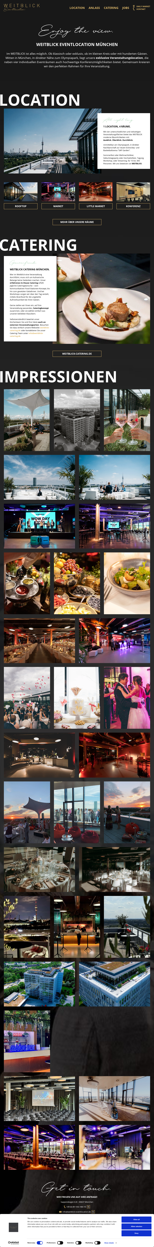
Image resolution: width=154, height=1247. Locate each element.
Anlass (94, 8)
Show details (109, 1243)
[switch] (60, 1242)
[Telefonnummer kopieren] (88, 1206)
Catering (111, 8)
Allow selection (136, 1226)
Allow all (136, 1219)
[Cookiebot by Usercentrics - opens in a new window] (13, 1242)
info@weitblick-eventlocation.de (77, 1212)
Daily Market (143, 6)
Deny (136, 1233)
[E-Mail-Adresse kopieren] (93, 1211)
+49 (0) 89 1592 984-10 (76, 1207)
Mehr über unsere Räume (77, 222)
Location (77, 8)
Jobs (125, 8)
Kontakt (141, 9)
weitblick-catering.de (77, 353)
